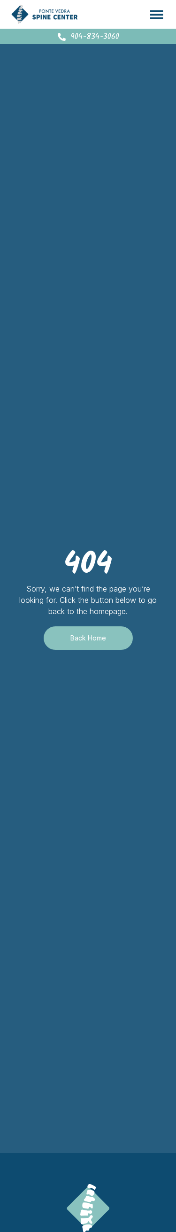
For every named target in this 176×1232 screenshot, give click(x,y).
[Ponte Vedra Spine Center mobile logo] (44, 14)
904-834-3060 (95, 37)
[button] (157, 14)
